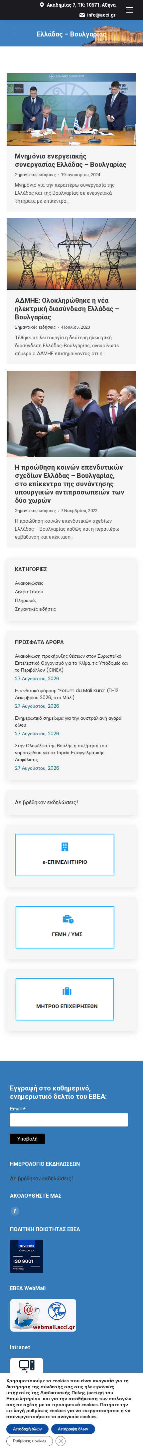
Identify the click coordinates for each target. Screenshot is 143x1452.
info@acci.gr (101, 15)
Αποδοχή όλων (27, 1429)
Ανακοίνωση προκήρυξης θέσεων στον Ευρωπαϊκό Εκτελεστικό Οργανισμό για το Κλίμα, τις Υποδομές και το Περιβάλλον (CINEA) (71, 663)
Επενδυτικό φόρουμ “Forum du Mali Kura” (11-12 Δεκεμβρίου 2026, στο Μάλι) (66, 694)
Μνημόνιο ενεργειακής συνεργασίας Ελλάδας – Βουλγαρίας (70, 160)
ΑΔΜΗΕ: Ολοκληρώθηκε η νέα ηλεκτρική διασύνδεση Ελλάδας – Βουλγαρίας (67, 309)
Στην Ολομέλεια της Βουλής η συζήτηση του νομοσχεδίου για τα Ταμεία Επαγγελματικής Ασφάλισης (61, 752)
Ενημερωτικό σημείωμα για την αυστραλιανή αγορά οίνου (68, 721)
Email (18, 1109)
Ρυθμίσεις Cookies (29, 1441)
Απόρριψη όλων (73, 1429)
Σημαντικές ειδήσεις (35, 174)
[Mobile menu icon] (129, 10)
